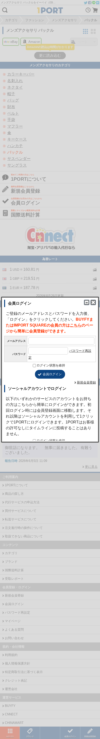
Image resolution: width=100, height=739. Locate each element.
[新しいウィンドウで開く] (86, 302)
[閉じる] (93, 302)
